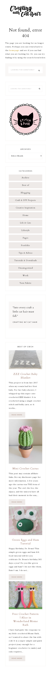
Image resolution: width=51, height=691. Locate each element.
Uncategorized (25, 268)
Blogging (25, 192)
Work (25, 275)
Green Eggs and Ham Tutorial (25, 541)
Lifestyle (25, 230)
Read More (17, 415)
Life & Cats (25, 223)
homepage (14, 50)
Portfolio (25, 245)
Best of (25, 185)
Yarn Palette (25, 283)
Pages (25, 238)
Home (26, 215)
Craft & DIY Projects (25, 200)
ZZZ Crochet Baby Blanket (25, 375)
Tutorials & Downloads (25, 260)
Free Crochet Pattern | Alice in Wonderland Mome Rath (25, 619)
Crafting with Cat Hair (25, 11)
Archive (25, 177)
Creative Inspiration (25, 207)
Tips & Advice (26, 253)
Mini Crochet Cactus (26, 468)
